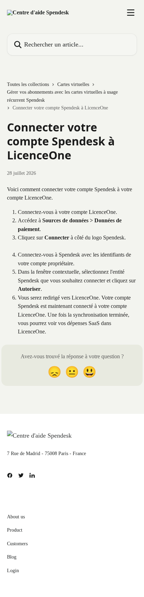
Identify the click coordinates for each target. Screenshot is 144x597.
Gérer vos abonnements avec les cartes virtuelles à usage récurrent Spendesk (62, 95)
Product (14, 530)
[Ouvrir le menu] (130, 12)
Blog (11, 557)
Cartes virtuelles (73, 84)
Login (13, 570)
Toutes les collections (28, 84)
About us (16, 516)
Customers (17, 543)
